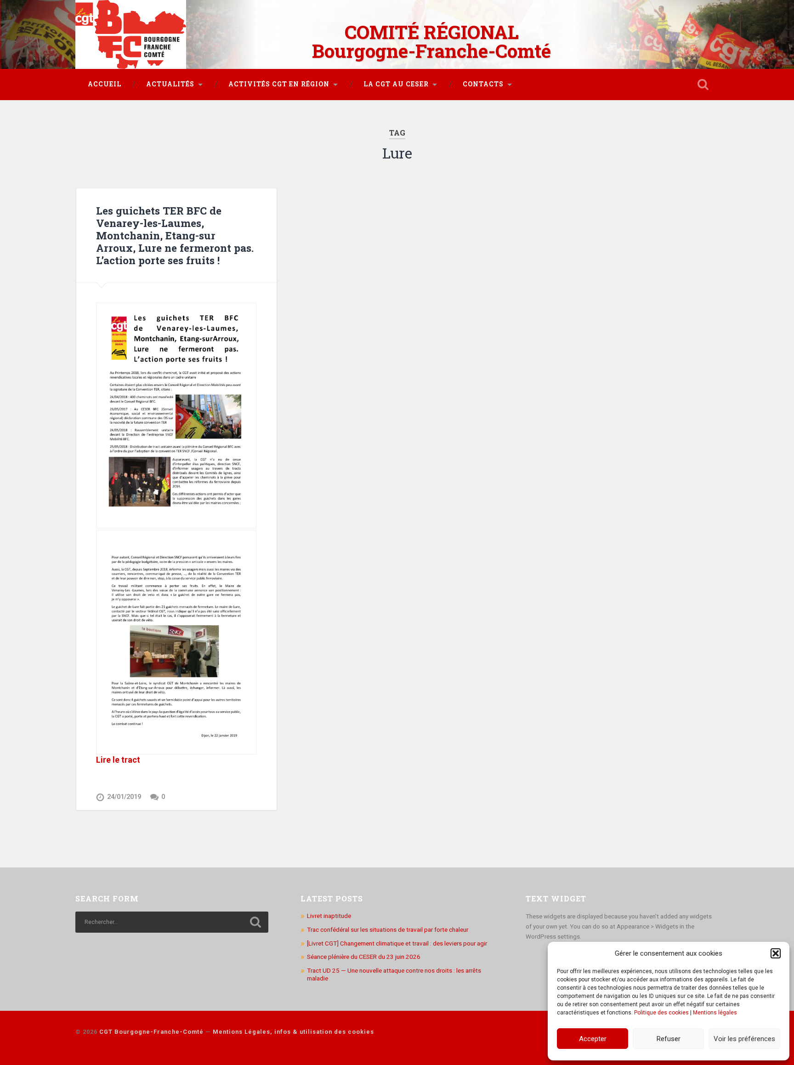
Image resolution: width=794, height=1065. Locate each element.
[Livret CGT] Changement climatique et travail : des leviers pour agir (397, 943)
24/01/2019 (124, 797)
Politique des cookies (661, 1012)
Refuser (669, 1039)
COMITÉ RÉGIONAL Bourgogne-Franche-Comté (431, 41)
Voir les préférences (744, 1039)
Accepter (593, 1039)
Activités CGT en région (278, 84)
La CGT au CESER (396, 84)
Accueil (104, 84)
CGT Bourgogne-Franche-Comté (151, 1031)
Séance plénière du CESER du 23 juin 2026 (363, 956)
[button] (775, 953)
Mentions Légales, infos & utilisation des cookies (293, 1031)
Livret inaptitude (329, 915)
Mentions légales (715, 1012)
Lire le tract (118, 760)
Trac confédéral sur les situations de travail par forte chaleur (387, 929)
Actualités (170, 84)
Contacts (483, 84)
